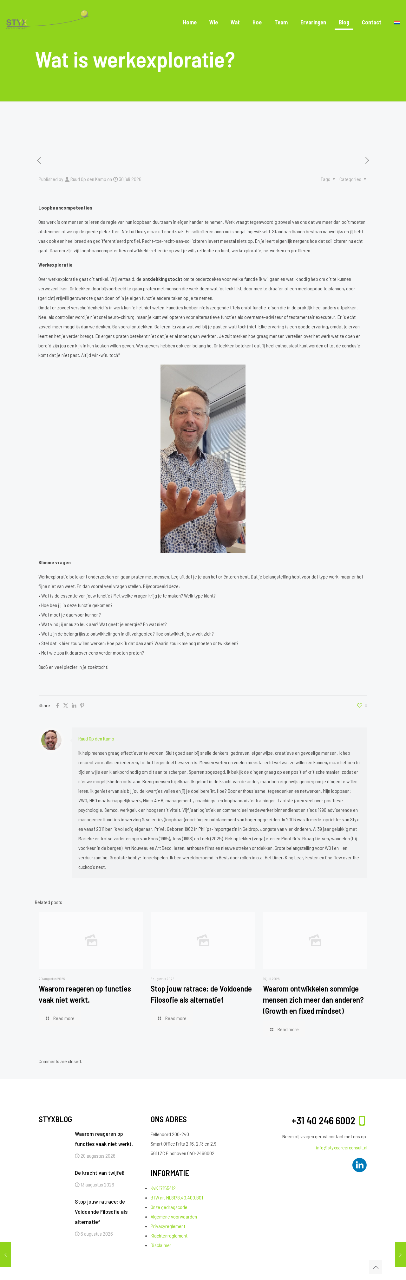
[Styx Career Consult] (47, 22)
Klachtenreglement (169, 1235)
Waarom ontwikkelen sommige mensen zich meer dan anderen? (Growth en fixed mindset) (313, 999)
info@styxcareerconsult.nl (341, 1147)
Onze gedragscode (169, 1207)
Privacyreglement (168, 1226)
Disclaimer (161, 1245)
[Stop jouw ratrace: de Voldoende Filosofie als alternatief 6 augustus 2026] (400, 1254)
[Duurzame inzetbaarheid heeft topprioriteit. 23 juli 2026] (5, 1254)
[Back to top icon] (375, 1267)
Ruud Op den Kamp (88, 179)
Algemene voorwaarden (174, 1216)
